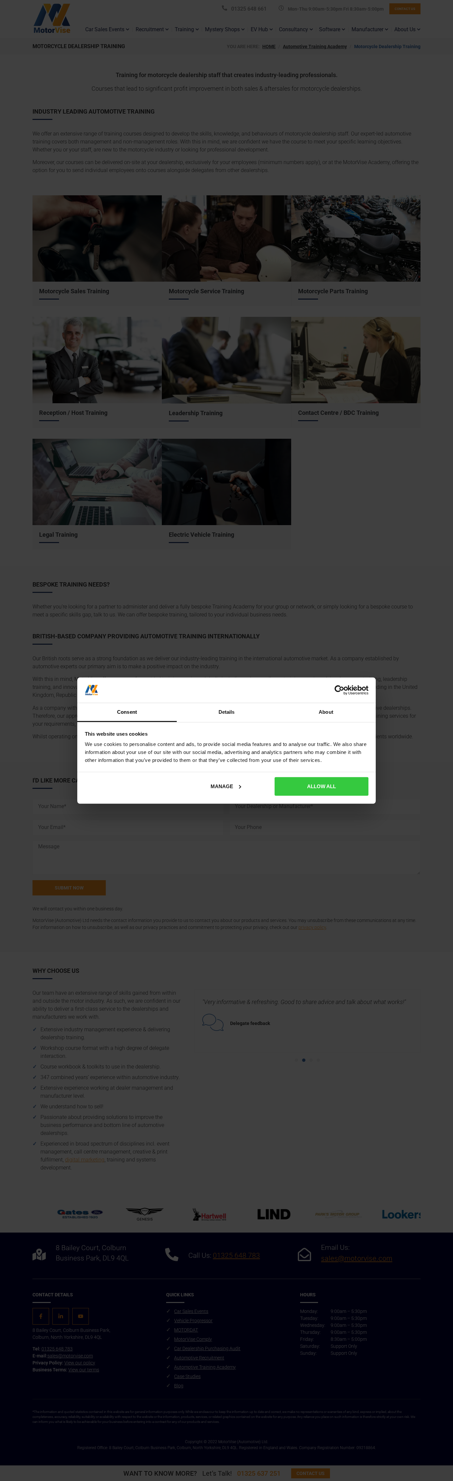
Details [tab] (227, 712)
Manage (222, 786)
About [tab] (326, 712)
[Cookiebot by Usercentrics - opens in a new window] (339, 690)
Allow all (321, 786)
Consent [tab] (127, 712)
